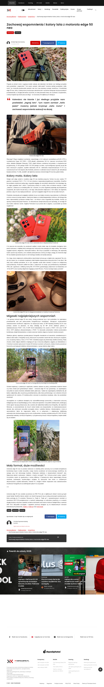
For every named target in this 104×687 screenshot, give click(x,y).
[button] (95, 10)
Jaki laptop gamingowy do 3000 (74, 667)
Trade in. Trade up (28, 506)
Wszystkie (12, 3)
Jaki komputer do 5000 (43, 665)
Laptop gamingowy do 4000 (73, 671)
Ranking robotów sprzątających (88, 668)
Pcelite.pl (90, 9)
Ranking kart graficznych (90, 662)
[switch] (23, 10)
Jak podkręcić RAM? (42, 667)
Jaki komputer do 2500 (43, 662)
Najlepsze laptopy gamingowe (72, 663)
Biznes (55, 3)
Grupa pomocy (79, 10)
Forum (73, 9)
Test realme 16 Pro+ (58, 666)
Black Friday (76, 683)
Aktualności (31, 9)
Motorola (22, 510)
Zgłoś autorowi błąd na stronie (21, 526)
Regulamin (49, 683)
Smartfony (15, 510)
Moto (62, 3)
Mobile (48, 3)
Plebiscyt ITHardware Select (89, 683)
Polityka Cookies (59, 683)
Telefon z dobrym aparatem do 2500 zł (58, 670)
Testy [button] (39, 9)
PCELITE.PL (68, 683)
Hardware (21, 3)
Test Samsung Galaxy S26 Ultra (59, 663)
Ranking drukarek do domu (90, 665)
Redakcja (42, 683)
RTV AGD (39, 3)
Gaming (30, 3)
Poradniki (55, 9)
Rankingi (47, 9)
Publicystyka (64, 9)
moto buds (40, 506)
